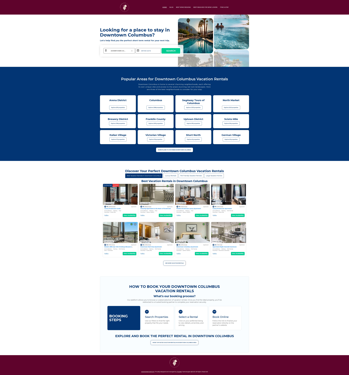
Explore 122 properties (118, 139)
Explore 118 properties (155, 139)
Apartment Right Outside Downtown (225, 247)
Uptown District (150, 212)
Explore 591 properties (193, 123)
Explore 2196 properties (118, 123)
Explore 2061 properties (156, 123)
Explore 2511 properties (118, 107)
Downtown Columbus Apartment (187, 247)
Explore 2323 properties (231, 107)
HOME (164, 7)
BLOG (171, 7)
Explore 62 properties (193, 139)
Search (170, 50)
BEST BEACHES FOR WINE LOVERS (205, 7)
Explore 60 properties (231, 139)
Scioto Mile (113, 212)
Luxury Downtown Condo (112, 208)
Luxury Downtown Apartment (222, 208)
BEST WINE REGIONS (183, 7)
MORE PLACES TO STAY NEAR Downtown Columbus (174, 150)
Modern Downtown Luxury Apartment (188, 208)
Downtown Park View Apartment (151, 247)
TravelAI (179, 372)
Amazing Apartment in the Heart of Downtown (155, 208)
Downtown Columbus (224, 250)
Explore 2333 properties (193, 107)
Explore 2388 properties (155, 107)
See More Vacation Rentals (174, 263)
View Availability (129, 215)
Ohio (105, 250)
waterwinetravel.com (147, 372)
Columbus (106, 212)
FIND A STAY (224, 7)
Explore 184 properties (231, 123)
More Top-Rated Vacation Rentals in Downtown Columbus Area (174, 342)
